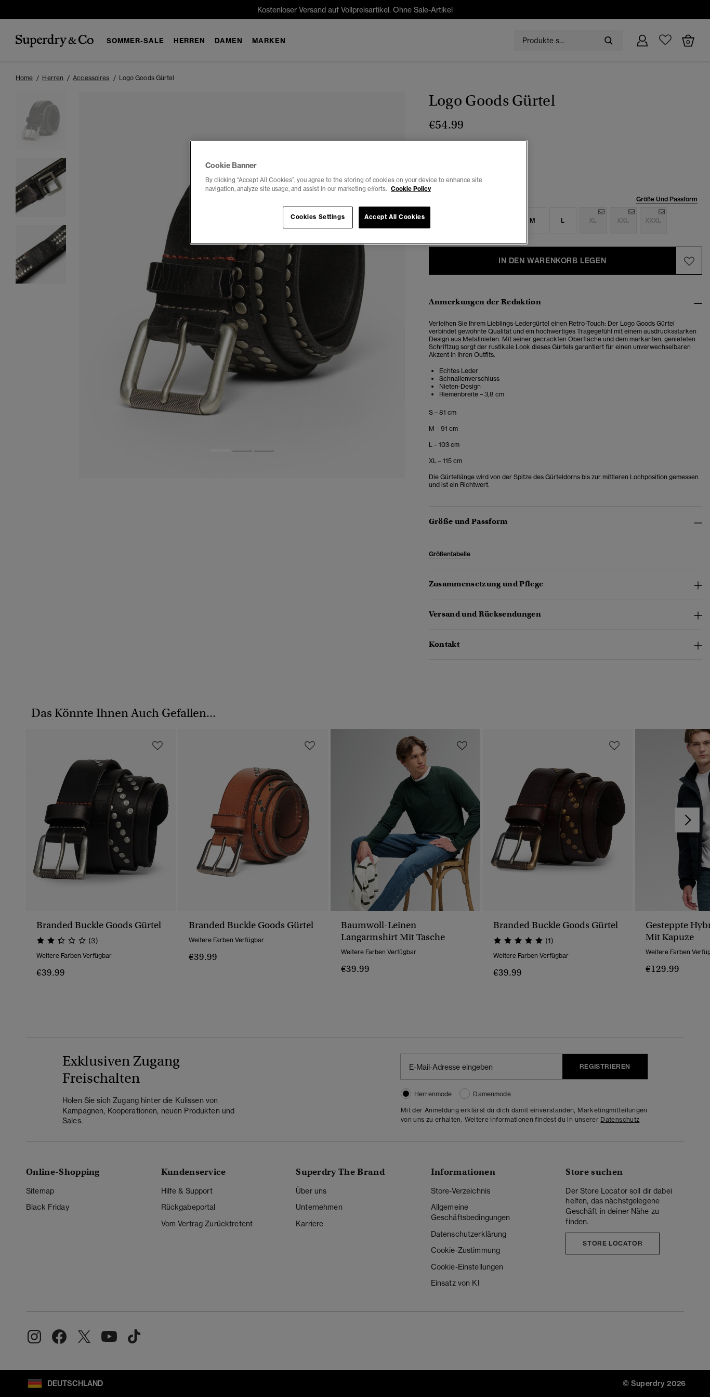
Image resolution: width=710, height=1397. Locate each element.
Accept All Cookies (394, 217)
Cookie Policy (411, 189)
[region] (359, 192)
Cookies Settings (318, 217)
